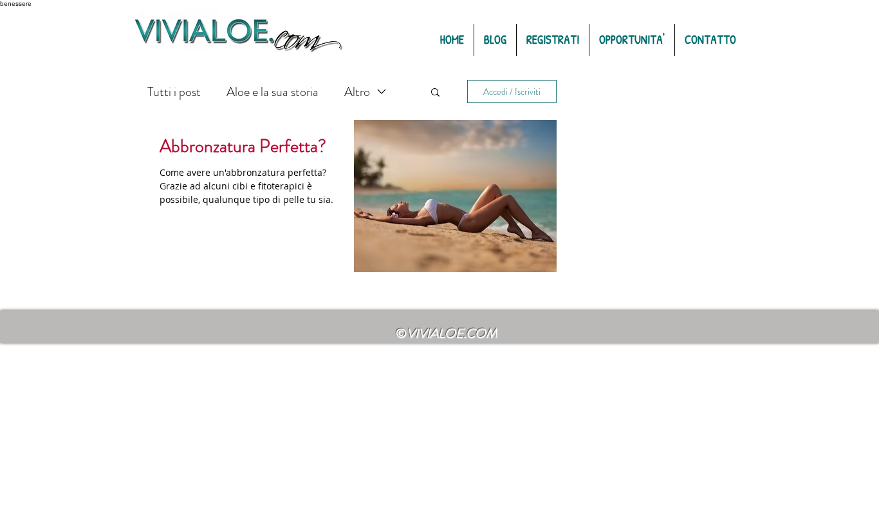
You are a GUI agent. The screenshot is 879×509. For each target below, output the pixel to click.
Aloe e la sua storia (273, 92)
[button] (435, 93)
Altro (357, 92)
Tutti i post (174, 92)
